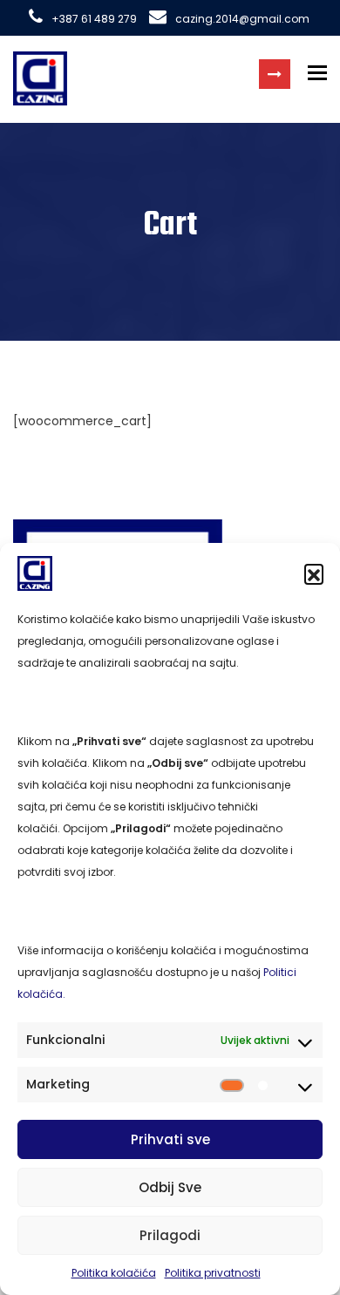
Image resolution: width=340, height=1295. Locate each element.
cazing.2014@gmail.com (242, 18)
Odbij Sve (170, 1187)
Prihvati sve (170, 1139)
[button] (314, 573)
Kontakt (274, 74)
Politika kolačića (113, 1272)
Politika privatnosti (213, 1272)
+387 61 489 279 (94, 18)
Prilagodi (170, 1235)
